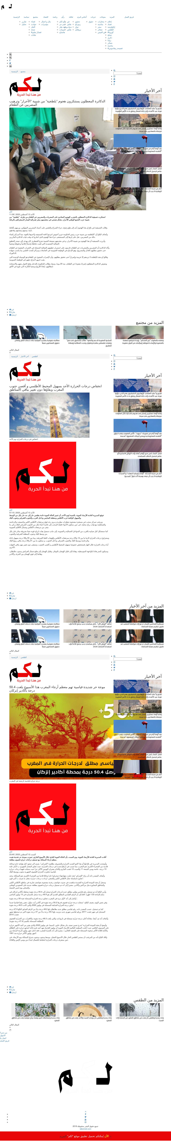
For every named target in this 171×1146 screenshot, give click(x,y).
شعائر (100, 29)
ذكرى (110, 37)
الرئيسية (16, 16)
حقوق (91, 21)
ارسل (13, 314)
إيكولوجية (111, 27)
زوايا (109, 40)
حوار (77, 27)
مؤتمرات (44, 24)
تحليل (24, 24)
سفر (99, 27)
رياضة (55, 16)
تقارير (24, 21)
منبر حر (62, 24)
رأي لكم (62, 21)
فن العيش (102, 32)
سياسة (26, 16)
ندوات (69, 27)
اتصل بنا (3, 1038)
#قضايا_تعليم (36, 32)
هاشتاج (62, 32)
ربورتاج (78, 24)
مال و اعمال (46, 21)
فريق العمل (129, 16)
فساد (110, 24)
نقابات (33, 35)
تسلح (110, 35)
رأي (62, 16)
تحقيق (77, 21)
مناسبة (100, 24)
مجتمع (35, 16)
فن (68, 21)
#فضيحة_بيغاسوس (115, 48)
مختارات (101, 21)
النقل (33, 27)
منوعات (103, 16)
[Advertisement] (59, 289)
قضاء (33, 21)
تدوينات (62, 29)
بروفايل (78, 29)
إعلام (110, 21)
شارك (12, 312)
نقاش (69, 24)
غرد (12, 309)
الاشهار (2, 1035)
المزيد (112, 16)
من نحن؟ (3, 1032)
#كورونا (111, 32)
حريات (93, 16)
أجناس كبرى (82, 16)
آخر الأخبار (25, 356)
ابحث (139, 73)
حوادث (33, 24)
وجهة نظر (63, 27)
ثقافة (71, 16)
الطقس (111, 29)
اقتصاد (45, 16)
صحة (33, 29)
